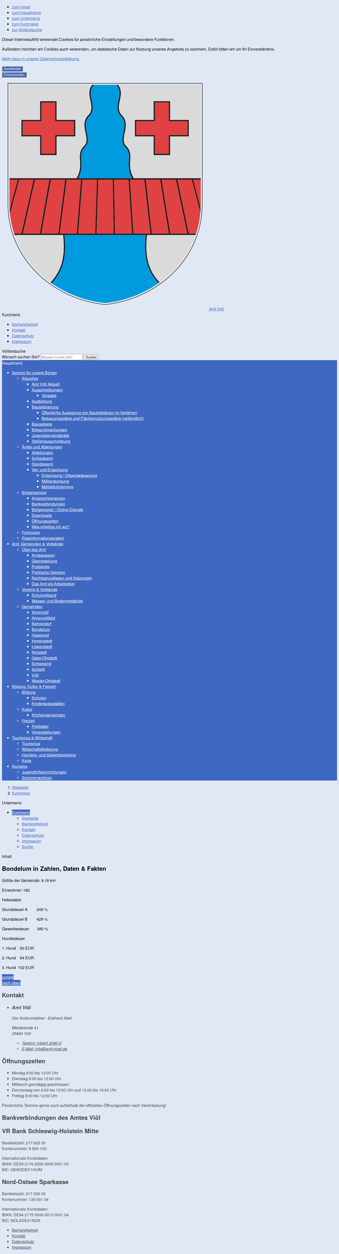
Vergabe (49, 395)
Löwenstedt (42, 646)
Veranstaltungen (46, 732)
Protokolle (41, 566)
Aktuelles (30, 378)
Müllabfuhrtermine (57, 487)
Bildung (28, 692)
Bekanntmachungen (49, 430)
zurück (8, 977)
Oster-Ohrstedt (44, 658)
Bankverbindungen (48, 504)
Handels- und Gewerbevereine (49, 755)
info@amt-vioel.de (44, 1049)
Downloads (42, 515)
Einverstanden (14, 75)
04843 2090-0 (41, 1043)
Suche (27, 846)
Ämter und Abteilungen (42, 447)
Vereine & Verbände (39, 589)
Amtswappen (43, 555)
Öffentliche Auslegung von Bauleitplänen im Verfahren (89, 412)
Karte (26, 760)
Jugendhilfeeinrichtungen (44, 772)
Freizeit (28, 720)
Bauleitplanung (45, 407)
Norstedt (39, 652)
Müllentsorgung (55, 481)
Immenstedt (42, 641)
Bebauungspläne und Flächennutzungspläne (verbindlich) (93, 418)
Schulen (39, 698)
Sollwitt (38, 669)
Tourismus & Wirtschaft (32, 738)
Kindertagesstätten (48, 703)
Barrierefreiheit (25, 324)
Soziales (19, 766)
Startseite (20, 787)
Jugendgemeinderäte (50, 435)
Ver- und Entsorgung (50, 469)
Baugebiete (42, 424)
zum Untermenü (26, 18)
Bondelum (41, 629)
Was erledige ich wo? (50, 527)
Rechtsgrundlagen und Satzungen (62, 578)
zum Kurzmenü (25, 24)
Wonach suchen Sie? (21, 357)
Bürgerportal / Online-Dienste (57, 509)
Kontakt (18, 330)
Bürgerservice (34, 492)
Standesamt (42, 464)
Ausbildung (42, 401)
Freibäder (40, 726)
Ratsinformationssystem (43, 538)
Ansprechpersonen (48, 498)
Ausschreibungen (47, 390)
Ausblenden (12, 69)
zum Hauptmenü (26, 12)
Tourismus (31, 743)
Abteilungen (42, 452)
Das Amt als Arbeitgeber (53, 584)
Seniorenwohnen (37, 778)
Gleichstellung (44, 561)
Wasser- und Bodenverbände (57, 601)
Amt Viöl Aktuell (46, 384)
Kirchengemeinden (48, 715)
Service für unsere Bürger (34, 373)
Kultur (27, 709)
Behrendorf (41, 624)
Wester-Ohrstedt (46, 681)
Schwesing (41, 663)
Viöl (35, 675)
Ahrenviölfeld (43, 618)
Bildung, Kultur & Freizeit (34, 686)
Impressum (21, 341)
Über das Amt (34, 549)
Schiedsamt (42, 458)
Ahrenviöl (40, 612)
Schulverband (44, 595)
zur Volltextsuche (27, 29)
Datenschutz (23, 336)
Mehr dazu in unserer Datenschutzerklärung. (41, 59)
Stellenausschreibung (51, 441)
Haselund (40, 635)
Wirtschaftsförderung (40, 749)
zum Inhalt (21, 7)
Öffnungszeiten (45, 521)
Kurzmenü (21, 793)
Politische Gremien (48, 572)
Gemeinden (32, 606)
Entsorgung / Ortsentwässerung (69, 475)
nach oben (11, 983)
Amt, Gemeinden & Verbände (37, 544)
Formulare (31, 532)
